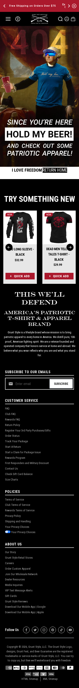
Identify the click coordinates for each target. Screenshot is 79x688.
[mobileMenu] (8, 19)
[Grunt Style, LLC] (39, 19)
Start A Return (13, 446)
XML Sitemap (50, 679)
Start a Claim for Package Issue (23, 452)
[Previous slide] (9, 247)
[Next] (69, 6)
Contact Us (11, 468)
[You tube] (70, 630)
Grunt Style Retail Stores (19, 557)
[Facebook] (26, 630)
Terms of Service (14, 499)
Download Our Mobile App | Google (25, 606)
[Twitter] (35, 630)
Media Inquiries (14, 585)
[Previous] (5, 6)
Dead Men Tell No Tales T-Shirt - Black (59, 254)
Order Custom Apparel (18, 568)
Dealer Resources (15, 579)
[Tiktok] (61, 630)
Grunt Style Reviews (16, 601)
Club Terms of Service (17, 504)
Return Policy (12, 425)
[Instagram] (44, 630)
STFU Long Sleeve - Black (20, 252)
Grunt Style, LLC (37, 646)
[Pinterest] (52, 630)
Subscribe (61, 383)
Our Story (10, 552)
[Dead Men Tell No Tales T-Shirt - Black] (59, 227)
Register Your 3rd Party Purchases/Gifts (27, 430)
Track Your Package (16, 441)
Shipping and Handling (18, 521)
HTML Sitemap (30, 679)
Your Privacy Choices (17, 526)
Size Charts (11, 479)
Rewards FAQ (12, 419)
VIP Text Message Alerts (18, 590)
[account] (66, 19)
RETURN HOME (55, 170)
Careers (9, 563)
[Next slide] (70, 247)
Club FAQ (10, 414)
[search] (60, 19)
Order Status (12, 435)
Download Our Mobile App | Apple (24, 612)
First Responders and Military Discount (27, 463)
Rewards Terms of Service (19, 510)
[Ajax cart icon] (73, 19)
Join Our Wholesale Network (21, 574)
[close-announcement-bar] (74, 6)
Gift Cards (11, 596)
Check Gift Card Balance (18, 474)
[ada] (18, 19)
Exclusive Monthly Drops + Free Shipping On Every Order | (37, 6)
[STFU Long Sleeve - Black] (20, 227)
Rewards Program (15, 457)
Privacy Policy (13, 515)
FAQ (7, 408)
